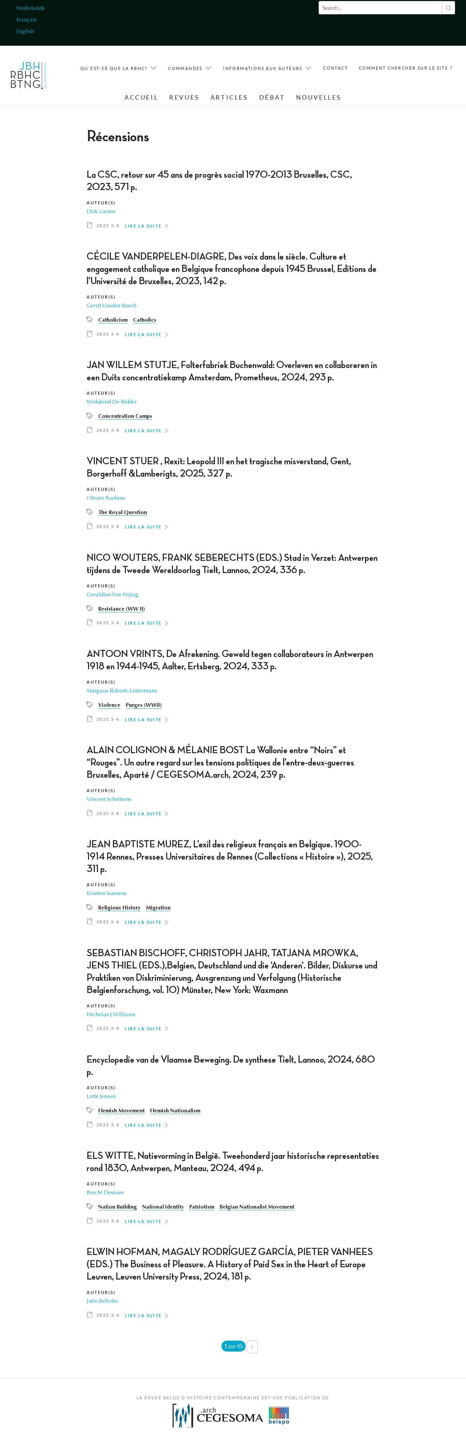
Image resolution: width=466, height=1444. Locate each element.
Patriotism (201, 1207)
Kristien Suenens (107, 893)
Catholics (144, 320)
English (25, 31)
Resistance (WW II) (121, 609)
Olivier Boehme (106, 498)
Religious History (119, 908)
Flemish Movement (121, 1111)
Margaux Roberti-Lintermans (122, 691)
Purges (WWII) (144, 705)
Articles (229, 97)
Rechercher (448, 7)
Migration (158, 908)
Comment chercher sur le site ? (405, 68)
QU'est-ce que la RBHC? (114, 68)
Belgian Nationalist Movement (257, 1207)
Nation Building (117, 1207)
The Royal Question (122, 512)
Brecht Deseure (105, 1193)
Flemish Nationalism (175, 1111)
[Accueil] (29, 77)
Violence (109, 705)
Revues (184, 97)
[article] (233, 201)
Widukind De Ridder (112, 402)
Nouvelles (318, 97)
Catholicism (113, 320)
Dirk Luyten (101, 212)
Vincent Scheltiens (109, 799)
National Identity (163, 1207)
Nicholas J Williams (111, 1015)
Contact (335, 68)
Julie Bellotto (102, 1301)
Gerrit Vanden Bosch (111, 306)
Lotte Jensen (101, 1096)
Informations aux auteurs (263, 68)
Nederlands (30, 8)
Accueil (141, 97)
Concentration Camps (125, 416)
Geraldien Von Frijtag (113, 595)
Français (26, 20)
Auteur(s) (101, 203)
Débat (272, 97)
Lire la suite (143, 226)
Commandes (185, 68)
